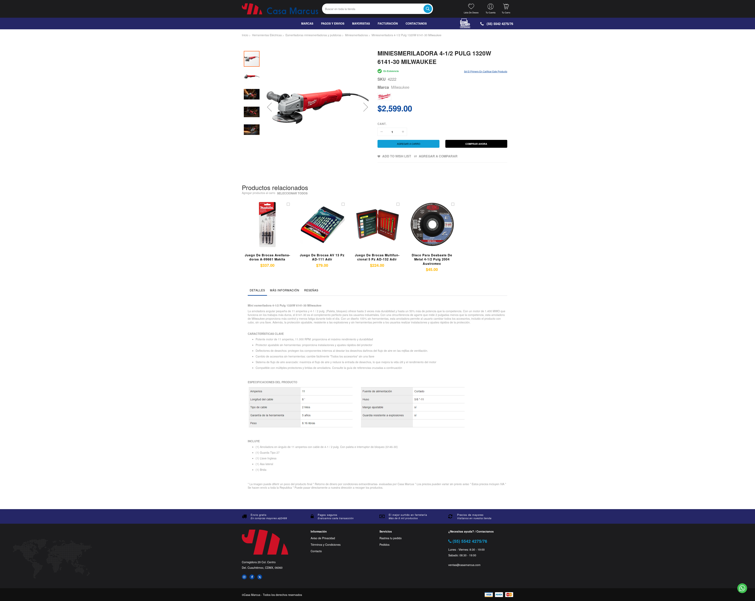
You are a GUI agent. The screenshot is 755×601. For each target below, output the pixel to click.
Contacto (316, 551)
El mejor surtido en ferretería (408, 515)
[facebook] (252, 576)
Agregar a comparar (438, 156)
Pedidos (384, 545)
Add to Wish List (396, 156)
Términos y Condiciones (326, 545)
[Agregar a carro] (261, 229)
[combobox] (377, 9)
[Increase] (403, 132)
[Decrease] (382, 132)
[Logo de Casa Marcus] (280, 8)
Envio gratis (259, 515)
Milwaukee (400, 87)
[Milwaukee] (384, 96)
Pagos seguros (327, 515)
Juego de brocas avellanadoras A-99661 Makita (267, 257)
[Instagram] (244, 576)
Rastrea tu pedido (390, 538)
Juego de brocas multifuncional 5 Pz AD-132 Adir (377, 257)
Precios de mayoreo (470, 515)
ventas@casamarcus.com (464, 565)
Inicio (245, 35)
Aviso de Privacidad (323, 538)
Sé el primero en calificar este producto (485, 71)
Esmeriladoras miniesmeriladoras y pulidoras (313, 35)
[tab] (257, 291)
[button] (269, 107)
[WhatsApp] (742, 588)
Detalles (257, 290)
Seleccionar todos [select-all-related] (292, 193)
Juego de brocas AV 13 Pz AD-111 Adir (322, 257)
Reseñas (311, 290)
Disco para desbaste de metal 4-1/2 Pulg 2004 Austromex (432, 259)
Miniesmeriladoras (356, 35)
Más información (284, 290)
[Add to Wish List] (271, 229)
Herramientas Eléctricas (267, 35)
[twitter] (259, 576)
